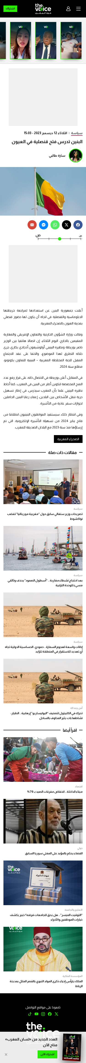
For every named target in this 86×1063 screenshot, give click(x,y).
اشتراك (10, 8)
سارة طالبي (57, 155)
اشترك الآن (47, 1054)
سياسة (77, 133)
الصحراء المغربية (68, 439)
